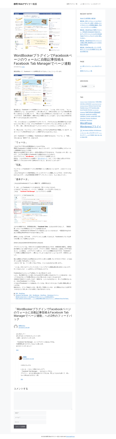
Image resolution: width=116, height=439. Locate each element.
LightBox (94, 114)
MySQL (89, 116)
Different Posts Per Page (95, 105)
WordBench (94, 118)
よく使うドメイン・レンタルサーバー (90, 4)
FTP (90, 108)
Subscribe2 (83, 118)
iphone (91, 112)
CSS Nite (99, 102)
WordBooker (36, 295)
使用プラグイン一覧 (72, 4)
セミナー (83, 135)
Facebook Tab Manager (22, 295)
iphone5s (82, 114)
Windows (88, 118)
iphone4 (97, 112)
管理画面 (83, 137)
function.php (95, 108)
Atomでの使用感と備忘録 (87, 18)
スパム (100, 133)
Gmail (81, 110)
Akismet (86, 101)
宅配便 (96, 135)
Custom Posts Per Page (96, 104)
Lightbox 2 (83, 116)
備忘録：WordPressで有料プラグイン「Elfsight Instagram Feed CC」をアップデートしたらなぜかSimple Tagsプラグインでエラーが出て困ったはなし (91, 34)
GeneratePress (70, 436)
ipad (87, 112)
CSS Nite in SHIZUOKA (85, 104)
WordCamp (89, 120)
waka (25, 357)
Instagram (82, 112)
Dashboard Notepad (84, 105)
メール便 (88, 135)
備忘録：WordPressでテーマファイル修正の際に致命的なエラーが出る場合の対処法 (91, 43)
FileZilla (82, 108)
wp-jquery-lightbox (88, 130)
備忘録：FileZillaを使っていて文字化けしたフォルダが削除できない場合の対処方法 (91, 49)
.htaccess (82, 101)
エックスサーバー (93, 133)
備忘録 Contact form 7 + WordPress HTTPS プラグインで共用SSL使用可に (35, 297)
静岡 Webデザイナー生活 (25, 4)
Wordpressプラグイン (53, 295)
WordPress (22, 293)
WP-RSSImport (97, 130)
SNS (17, 293)
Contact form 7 (92, 101)
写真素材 (92, 135)
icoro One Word (95, 110)
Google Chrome (87, 110)
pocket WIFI (94, 116)
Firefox (86, 108)
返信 (17, 350)
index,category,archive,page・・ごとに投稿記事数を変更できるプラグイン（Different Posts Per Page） (42, 298)
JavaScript (89, 114)
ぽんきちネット (42, 158)
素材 (86, 137)
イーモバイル (83, 133)
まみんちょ (22, 325)
